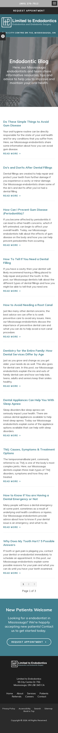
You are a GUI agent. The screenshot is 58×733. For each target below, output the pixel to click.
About (20, 693)
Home (9, 693)
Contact (42, 696)
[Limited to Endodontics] (29, 26)
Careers (29, 696)
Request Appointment (29, 10)
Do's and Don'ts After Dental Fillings (27, 167)
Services (31, 693)
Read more (10, 153)
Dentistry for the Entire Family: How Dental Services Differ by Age (27, 352)
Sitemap (48, 708)
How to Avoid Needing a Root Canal (28, 305)
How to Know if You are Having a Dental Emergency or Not (26, 497)
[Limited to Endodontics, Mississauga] (29, 668)
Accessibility (24, 708)
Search (37, 708)
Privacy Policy (8, 708)
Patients (44, 693)
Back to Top (29, 711)
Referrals (16, 696)
